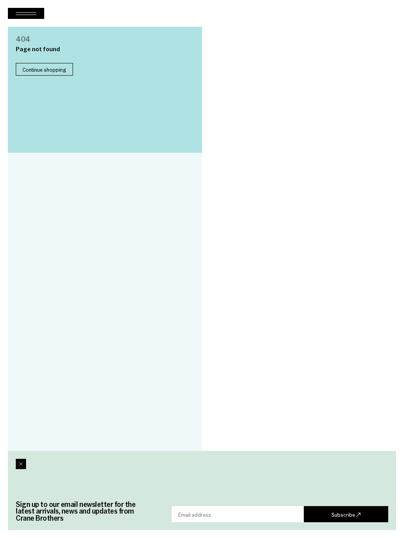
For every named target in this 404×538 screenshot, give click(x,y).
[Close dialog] (21, 464)
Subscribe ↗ (346, 514)
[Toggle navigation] (26, 13)
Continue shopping (44, 69)
